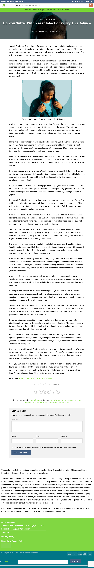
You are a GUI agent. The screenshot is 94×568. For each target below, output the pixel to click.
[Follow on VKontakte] (91, 1)
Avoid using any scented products (61, 400)
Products (51, 9)
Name (14, 436)
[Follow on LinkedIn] (84, 1)
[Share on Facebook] (36, 392)
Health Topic (39, 9)
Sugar (67, 402)
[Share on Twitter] (41, 392)
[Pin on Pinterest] (45, 392)
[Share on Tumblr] (58, 392)
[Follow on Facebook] (71, 1)
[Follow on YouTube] (86, 1)
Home (28, 9)
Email (39, 436)
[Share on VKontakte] (49, 392)
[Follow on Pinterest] (82, 1)
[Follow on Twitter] (77, 1)
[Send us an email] (80, 1)
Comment (15, 419)
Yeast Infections (47, 19)
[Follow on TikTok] (75, 1)
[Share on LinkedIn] (54, 392)
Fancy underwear (38, 402)
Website (64, 436)
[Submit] (91, 5)
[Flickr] (89, 1)
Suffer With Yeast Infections (54, 402)
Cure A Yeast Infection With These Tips (36, 378)
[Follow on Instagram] (73, 1)
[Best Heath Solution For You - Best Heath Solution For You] (6, 5)
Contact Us (63, 9)
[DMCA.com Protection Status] (6, 545)
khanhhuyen (57, 31)
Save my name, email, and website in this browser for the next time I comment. (45, 447)
